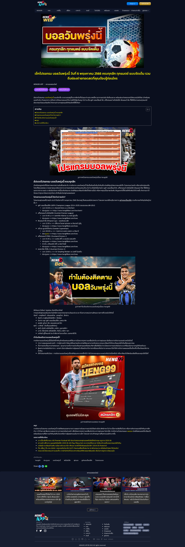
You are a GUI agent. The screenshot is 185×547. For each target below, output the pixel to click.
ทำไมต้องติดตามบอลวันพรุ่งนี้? (46, 118)
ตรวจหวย (127, 527)
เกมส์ (87, 10)
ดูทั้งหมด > (93, 510)
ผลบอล (129, 431)
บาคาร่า (78, 10)
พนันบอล (107, 10)
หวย (49, 10)
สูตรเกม (145, 10)
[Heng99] (80, 3)
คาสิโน (59, 10)
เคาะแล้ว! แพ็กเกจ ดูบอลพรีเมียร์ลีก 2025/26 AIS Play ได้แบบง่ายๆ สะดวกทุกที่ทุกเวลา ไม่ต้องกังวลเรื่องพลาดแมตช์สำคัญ (79, 443)
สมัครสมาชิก (145, 4)
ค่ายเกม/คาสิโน (135, 10)
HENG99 (39, 10)
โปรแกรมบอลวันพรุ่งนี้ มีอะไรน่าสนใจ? (48, 115)
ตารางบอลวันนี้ (128, 525)
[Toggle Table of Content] (146, 109)
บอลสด (116, 10)
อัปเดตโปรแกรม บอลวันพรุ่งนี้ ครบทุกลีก (49, 112)
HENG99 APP (38, 84)
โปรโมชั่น (97, 10)
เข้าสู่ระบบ (132, 4)
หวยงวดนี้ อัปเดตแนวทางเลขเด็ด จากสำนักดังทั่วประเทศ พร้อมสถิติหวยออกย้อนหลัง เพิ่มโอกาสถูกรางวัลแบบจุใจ (76, 450)
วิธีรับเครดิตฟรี (64, 89)
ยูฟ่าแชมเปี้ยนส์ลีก (87, 460)
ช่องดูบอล (47, 460)
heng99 (37, 460)
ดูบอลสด (53, 89)
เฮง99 (141, 527)
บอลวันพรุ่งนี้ (49, 97)
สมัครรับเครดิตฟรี (41, 89)
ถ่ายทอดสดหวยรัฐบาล (130, 533)
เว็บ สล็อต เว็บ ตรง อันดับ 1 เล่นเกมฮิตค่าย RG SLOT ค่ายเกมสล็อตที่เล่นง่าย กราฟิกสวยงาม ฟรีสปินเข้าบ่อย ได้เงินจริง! (78, 448)
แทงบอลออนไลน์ (51, 84)
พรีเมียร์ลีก (67, 460)
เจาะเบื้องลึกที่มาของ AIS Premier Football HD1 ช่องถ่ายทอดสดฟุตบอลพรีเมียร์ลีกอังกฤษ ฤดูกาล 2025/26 (74, 440)
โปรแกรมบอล (99, 460)
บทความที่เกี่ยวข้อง (42, 123)
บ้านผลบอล (125, 10)
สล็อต (68, 10)
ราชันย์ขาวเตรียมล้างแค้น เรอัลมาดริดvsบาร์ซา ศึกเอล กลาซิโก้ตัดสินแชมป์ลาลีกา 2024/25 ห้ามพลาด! (72, 445)
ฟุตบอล (76, 460)
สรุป (37, 120)
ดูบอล (47, 233)
